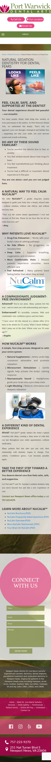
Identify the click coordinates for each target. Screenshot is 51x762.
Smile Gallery (23, 705)
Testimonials (37, 705)
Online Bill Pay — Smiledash (33, 707)
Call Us (17, 19)
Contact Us (25, 710)
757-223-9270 (8, 500)
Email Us (27, 25)
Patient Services (14, 54)
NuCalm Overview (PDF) (18, 520)
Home (4, 54)
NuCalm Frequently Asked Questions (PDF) (28, 517)
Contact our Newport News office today (22, 496)
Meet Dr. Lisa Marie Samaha (29, 702)
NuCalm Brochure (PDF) (19, 513)
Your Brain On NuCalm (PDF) (21, 527)
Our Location (35, 19)
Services (11, 705)
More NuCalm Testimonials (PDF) (23, 524)
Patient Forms (12, 707)
